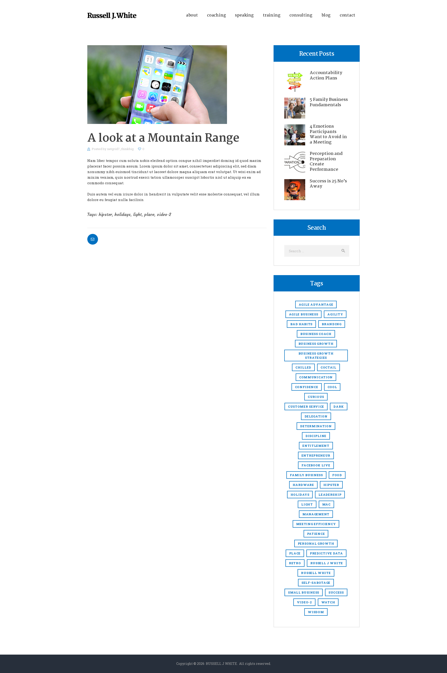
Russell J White (326, 563)
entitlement (315, 446)
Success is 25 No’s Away (328, 184)
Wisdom (316, 612)
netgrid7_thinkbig (120, 149)
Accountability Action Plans (326, 75)
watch (328, 602)
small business (303, 592)
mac (326, 504)
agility (335, 314)
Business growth (316, 344)
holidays (123, 214)
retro (295, 563)
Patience (316, 534)
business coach (316, 334)
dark (338, 406)
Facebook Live (315, 465)
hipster (105, 214)
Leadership (329, 494)
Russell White (316, 573)
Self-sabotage (315, 583)
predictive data (326, 553)
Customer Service (306, 406)
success (336, 592)
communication (316, 377)
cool (332, 387)
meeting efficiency (316, 524)
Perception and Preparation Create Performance (326, 161)
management (315, 514)
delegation (316, 416)
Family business (306, 475)
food (337, 475)
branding (332, 324)
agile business (303, 314)
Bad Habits (301, 324)
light (137, 214)
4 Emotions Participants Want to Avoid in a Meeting (328, 134)
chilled (303, 367)
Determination (316, 426)
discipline (315, 436)
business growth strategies (316, 355)
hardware (303, 485)
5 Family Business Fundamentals (329, 102)
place (149, 214)
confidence (306, 387)
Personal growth (316, 543)
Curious (316, 397)
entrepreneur (315, 455)
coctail (328, 367)
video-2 (164, 214)
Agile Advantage (316, 304)
